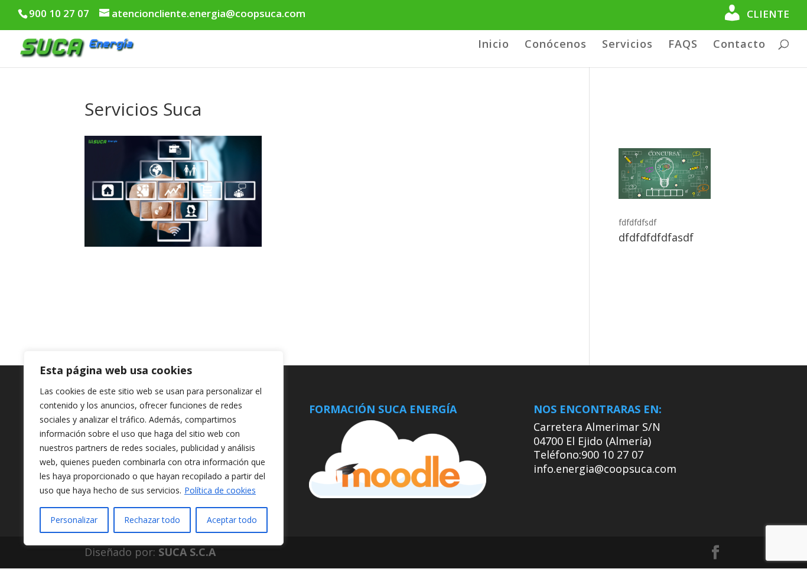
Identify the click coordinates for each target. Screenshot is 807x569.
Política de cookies (220, 490)
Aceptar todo (232, 519)
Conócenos (556, 45)
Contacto (739, 45)
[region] (154, 448)
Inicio (493, 45)
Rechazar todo (152, 519)
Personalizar (73, 519)
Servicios (627, 45)
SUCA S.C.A (187, 552)
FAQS (683, 45)
